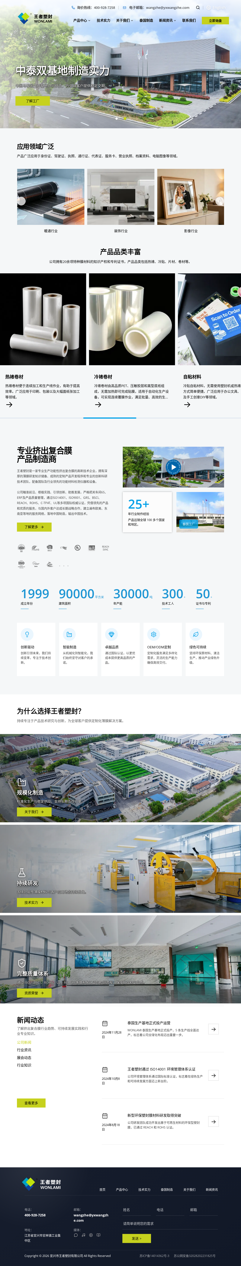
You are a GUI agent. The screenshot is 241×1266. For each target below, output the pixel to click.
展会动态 (24, 1058)
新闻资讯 (166, 20)
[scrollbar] (212, 418)
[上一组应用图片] (21, 201)
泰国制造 (146, 20)
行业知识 (24, 1065)
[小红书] (98, 1235)
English (219, 7)
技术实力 (103, 20)
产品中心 (80, 20)
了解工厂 (32, 100)
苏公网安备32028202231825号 (195, 1256)
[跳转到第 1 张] (116, 119)
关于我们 (123, 20)
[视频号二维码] (91, 1235)
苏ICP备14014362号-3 (154, 1256)
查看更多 (31, 1103)
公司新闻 (24, 1042)
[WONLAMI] (35, 18)
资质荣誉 (31, 993)
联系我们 (189, 20)
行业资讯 (24, 1050)
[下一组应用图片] (219, 201)
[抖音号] (83, 1235)
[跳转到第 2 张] (125, 119)
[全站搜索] (198, 7)
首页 (102, 1189)
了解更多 (31, 527)
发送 (136, 1238)
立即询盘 (215, 20)
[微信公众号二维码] (76, 1235)
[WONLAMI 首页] (41, 1184)
